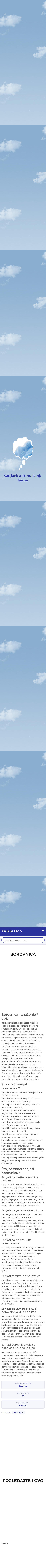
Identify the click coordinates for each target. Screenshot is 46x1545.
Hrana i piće (18, 1412)
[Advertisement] (23, 982)
